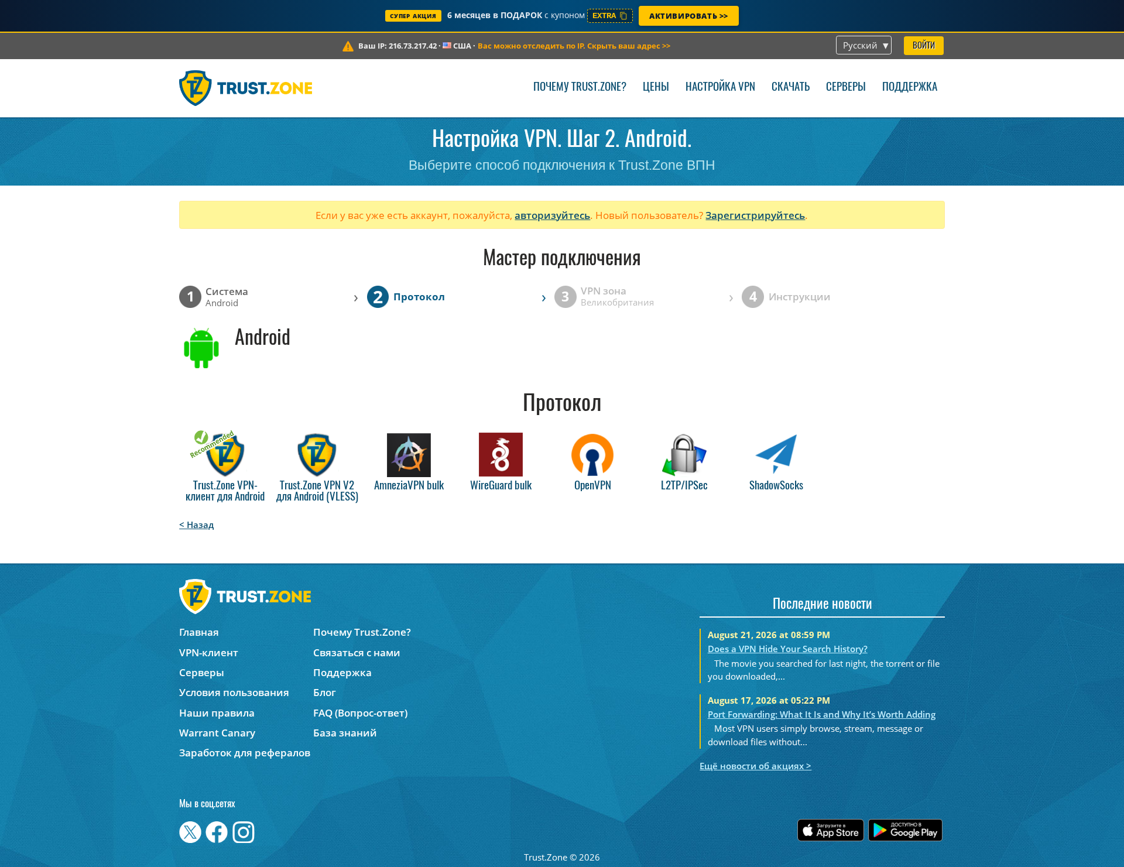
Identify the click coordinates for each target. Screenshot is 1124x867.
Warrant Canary (217, 732)
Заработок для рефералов (244, 752)
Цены (656, 87)
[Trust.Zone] (245, 87)
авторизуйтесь (552, 215)
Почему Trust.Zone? (579, 87)
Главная (199, 632)
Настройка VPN (720, 87)
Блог (324, 692)
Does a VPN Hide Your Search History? (788, 648)
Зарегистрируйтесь (755, 215)
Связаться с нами (356, 652)
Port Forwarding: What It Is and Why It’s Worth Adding (821, 714)
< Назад (196, 524)
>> (574, 45)
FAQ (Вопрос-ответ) (360, 712)
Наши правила (217, 712)
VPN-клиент (208, 652)
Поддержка (909, 87)
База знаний (345, 732)
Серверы (846, 87)
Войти (924, 46)
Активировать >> (688, 16)
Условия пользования (234, 692)
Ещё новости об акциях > (755, 766)
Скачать (791, 87)
